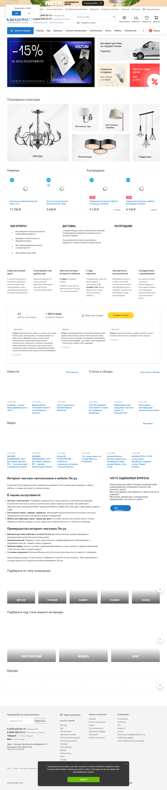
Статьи (121, 784)
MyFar (141, 351)
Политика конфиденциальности (131, 787)
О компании (123, 771)
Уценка (156, 30)
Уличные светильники (76, 30)
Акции (91, 778)
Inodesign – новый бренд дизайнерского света (17, 460)
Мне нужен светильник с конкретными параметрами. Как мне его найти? (129, 550)
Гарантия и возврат (97, 784)
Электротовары (132, 30)
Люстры (40, 30)
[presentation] (160, 642)
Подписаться (40, 773)
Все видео (148, 476)
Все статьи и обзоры (150, 425)
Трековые (57, 30)
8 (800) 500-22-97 (42, 18)
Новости (121, 781)
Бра (48, 30)
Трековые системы (68, 787)
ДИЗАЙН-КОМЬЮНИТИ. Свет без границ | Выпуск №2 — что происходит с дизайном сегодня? (17, 514)
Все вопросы (119, 561)
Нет (29, 13)
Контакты (136, 9)
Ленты (108, 30)
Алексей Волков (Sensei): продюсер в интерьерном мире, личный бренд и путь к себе (116, 514)
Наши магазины (153, 9)
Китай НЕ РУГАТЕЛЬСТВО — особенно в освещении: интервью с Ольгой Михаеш (67, 514)
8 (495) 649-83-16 (42, 15)
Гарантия (125, 9)
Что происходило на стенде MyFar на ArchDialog (91, 511)
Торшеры (120, 298)
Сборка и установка (110, 9)
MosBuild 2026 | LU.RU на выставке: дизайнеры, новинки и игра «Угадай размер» (142, 514)
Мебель (117, 30)
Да (16, 13)
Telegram (11, 788)
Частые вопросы (96, 781)
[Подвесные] (146, 213)
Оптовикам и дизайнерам (76, 9)
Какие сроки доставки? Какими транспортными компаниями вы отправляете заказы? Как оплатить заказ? (133, 539)
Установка (93, 787)
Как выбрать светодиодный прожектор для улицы (149, 460)
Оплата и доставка (54, 9)
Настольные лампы (125, 294)
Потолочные (122, 301)
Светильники (96, 30)
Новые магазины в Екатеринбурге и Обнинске (66, 460)
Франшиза (94, 9)
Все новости (72, 425)
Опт (119, 778)
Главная (92, 771)
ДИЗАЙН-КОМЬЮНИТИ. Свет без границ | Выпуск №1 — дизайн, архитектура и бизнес (42, 514)
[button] (13, 81)
